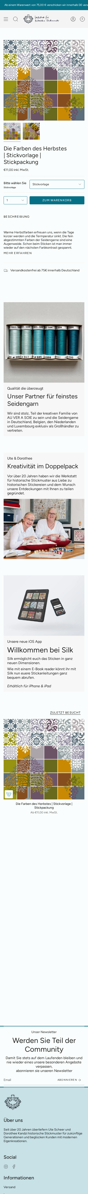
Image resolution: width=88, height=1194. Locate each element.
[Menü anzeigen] (5, 19)
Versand (9, 1187)
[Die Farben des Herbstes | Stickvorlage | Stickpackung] (44, 759)
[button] (15, 19)
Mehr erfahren (18, 253)
